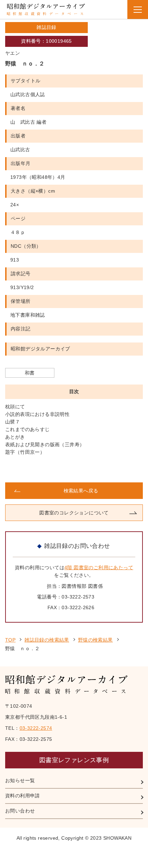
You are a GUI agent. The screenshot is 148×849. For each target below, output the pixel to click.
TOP (10, 640)
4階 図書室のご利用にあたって (98, 567)
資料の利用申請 (22, 795)
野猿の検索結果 (95, 640)
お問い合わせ (20, 811)
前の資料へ (39, 469)
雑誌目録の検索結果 (46, 640)
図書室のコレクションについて (74, 512)
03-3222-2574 (36, 728)
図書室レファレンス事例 (74, 760)
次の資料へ (108, 469)
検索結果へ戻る (81, 490)
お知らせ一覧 (20, 780)
